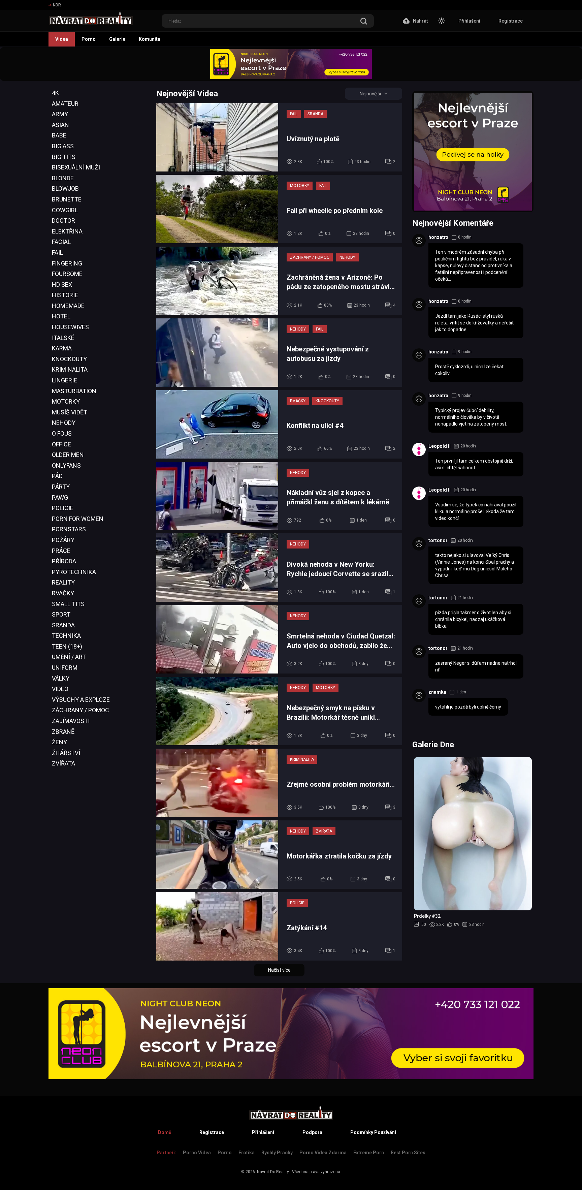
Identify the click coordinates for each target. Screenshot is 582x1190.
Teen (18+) (67, 646)
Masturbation (74, 391)
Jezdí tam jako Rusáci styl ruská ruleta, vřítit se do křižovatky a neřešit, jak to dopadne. (475, 322)
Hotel (61, 316)
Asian (60, 124)
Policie (62, 507)
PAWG (60, 497)
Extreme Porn (368, 1152)
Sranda (63, 625)
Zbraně (63, 731)
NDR (57, 5)
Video (60, 688)
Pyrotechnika (74, 571)
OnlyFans (66, 465)
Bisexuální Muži (76, 167)
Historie (65, 295)
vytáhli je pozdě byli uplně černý (468, 707)
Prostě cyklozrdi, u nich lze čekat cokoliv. (469, 370)
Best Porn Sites (408, 1152)
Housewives (70, 327)
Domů (164, 1132)
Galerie (117, 39)
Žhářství (66, 752)
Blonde (63, 178)
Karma (62, 348)
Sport (61, 614)
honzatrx (438, 237)
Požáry (63, 539)
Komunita (149, 39)
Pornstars (69, 529)
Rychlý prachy (277, 1152)
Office (61, 444)
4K (55, 92)
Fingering (67, 263)
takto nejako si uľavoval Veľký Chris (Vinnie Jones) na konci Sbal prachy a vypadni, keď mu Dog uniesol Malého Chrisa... (474, 565)
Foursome (67, 273)
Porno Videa (197, 1152)
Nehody (63, 422)
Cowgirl (65, 210)
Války (60, 678)
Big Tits (63, 156)
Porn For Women (77, 518)
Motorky (66, 401)
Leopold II (439, 446)
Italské (63, 337)
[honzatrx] (419, 240)
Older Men (68, 454)
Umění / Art (69, 656)
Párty (61, 486)
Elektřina (67, 231)
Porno (89, 39)
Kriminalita (70, 369)
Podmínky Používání (373, 1132)
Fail (57, 252)
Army (60, 114)
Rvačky (63, 593)
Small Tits (68, 603)
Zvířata (63, 763)
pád (57, 475)
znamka (437, 692)
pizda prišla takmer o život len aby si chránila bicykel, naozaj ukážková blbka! (473, 619)
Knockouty (69, 359)
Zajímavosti (71, 720)
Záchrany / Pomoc (80, 710)
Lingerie (64, 380)
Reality (63, 582)
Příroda (64, 561)
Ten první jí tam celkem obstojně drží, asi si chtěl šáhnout (474, 464)
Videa (61, 39)
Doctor (63, 220)
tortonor (438, 540)
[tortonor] (419, 544)
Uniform (64, 667)
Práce (61, 550)
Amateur (65, 103)
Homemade (68, 305)
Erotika (246, 1152)
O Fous (62, 433)
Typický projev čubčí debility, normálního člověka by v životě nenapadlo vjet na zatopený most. (471, 417)
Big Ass (63, 146)
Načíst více (279, 970)
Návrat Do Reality (273, 1171)
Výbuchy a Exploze (81, 699)
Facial (61, 241)
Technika (66, 635)
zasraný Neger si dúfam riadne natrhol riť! (476, 666)
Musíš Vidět (69, 412)
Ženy (59, 742)
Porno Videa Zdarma (323, 1152)
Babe (59, 135)
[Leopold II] (419, 449)
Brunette (67, 199)
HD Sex (62, 284)
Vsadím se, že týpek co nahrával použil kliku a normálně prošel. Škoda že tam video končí (475, 511)
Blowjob (65, 188)
